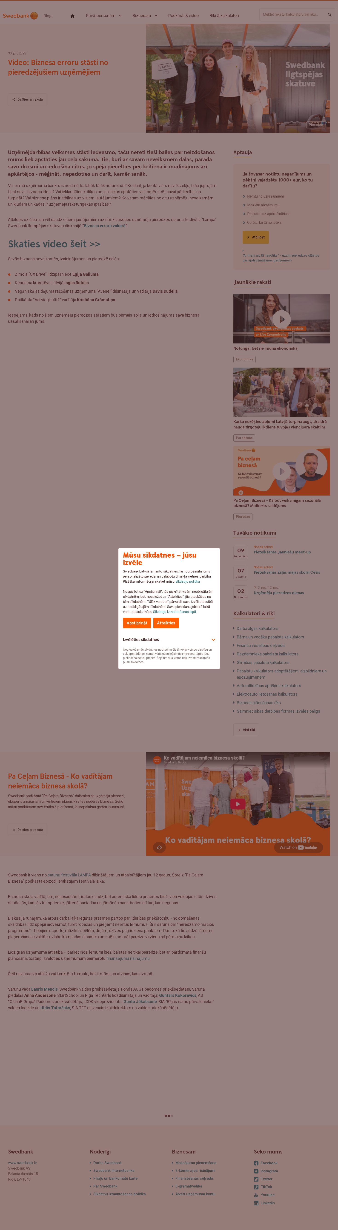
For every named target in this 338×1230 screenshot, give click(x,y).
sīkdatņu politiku (187, 581)
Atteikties (166, 623)
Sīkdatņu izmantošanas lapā (174, 612)
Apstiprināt (137, 623)
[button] (169, 639)
